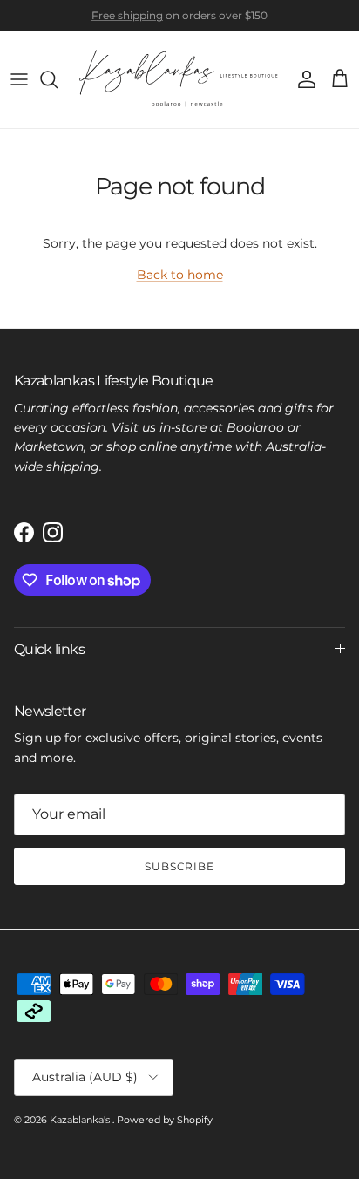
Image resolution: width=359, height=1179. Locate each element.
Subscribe (180, 866)
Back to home (180, 275)
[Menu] (19, 79)
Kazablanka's (81, 1120)
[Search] (57, 79)
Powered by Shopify (165, 1120)
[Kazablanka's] (179, 79)
